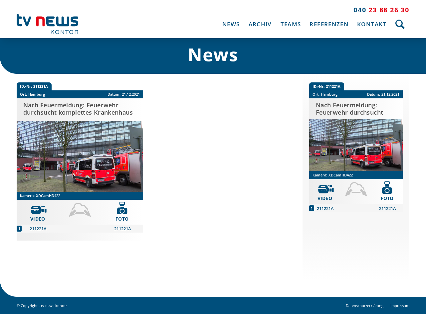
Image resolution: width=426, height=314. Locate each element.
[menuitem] (231, 24)
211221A (38, 229)
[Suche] (400, 24)
